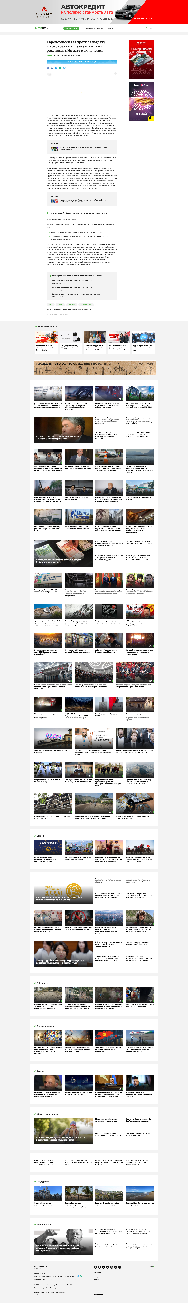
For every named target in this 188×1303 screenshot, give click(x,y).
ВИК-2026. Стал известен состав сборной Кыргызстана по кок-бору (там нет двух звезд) (139, 859)
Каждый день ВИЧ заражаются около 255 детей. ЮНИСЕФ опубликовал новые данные (138, 558)
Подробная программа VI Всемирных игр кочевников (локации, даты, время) (45, 859)
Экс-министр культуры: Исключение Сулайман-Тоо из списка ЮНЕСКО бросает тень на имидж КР (108, 435)
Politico (111, 118)
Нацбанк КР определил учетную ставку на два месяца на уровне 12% (140, 542)
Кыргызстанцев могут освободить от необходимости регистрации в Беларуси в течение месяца (108, 592)
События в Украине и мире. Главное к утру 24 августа (72, 287)
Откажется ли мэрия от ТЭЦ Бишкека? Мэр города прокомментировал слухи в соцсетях (106, 930)
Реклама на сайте (39, 1273)
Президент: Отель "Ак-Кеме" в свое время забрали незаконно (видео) (78, 781)
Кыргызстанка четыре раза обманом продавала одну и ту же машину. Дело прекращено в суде (47, 499)
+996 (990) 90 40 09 (51, 1279)
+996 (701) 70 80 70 (63, 1279)
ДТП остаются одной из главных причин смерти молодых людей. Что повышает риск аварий (108, 468)
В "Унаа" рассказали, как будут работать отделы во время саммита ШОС (78, 1162)
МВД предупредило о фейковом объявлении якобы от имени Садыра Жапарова (138, 623)
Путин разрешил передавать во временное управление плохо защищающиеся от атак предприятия (77, 593)
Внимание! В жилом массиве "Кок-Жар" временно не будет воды (139, 1120)
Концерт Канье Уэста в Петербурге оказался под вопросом (78, 1093)
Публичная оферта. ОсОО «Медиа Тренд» (46, 1288)
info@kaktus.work (47, 1276)
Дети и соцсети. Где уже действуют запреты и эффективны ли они (78, 928)
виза (50, 304)
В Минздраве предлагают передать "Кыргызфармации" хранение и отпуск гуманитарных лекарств (48, 405)
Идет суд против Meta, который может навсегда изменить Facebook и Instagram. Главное (134, 751)
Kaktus (78, 55)
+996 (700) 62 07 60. (85, 309)
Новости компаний (48, 327)
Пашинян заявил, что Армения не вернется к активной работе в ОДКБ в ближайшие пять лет (108, 1094)
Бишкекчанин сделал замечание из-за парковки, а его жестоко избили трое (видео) (108, 405)
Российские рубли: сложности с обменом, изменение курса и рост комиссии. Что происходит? (47, 929)
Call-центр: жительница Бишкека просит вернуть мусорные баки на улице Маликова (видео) (108, 1006)
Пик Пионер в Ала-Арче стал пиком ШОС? (109, 715)
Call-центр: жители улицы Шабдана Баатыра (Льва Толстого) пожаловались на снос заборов (78, 1006)
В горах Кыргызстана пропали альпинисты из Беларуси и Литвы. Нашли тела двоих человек (78, 623)
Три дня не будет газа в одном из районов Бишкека (138, 1134)
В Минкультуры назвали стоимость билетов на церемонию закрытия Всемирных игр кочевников (108, 895)
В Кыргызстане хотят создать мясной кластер (76, 498)
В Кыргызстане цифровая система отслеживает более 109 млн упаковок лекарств (108, 944)
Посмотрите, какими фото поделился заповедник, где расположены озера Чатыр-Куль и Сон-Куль (139, 469)
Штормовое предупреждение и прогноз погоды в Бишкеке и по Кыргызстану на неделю (60, 1138)
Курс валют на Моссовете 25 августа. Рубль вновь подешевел (77, 651)
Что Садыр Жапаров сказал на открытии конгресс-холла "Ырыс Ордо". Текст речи (91, 686)
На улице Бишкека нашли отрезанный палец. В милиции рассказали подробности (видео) (108, 528)
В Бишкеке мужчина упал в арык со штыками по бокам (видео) (140, 1005)
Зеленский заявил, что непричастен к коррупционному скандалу (76, 294)
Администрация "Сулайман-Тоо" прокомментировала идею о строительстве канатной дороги (47, 623)
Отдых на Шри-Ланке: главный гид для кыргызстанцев (140, 1204)
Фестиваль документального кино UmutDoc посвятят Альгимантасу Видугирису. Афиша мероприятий (57, 1248)
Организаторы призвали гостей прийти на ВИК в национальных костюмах (108, 881)
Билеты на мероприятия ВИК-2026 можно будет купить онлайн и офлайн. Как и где (59, 898)
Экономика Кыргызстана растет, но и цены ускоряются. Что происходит (108, 1049)
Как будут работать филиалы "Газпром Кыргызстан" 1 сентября (78, 528)
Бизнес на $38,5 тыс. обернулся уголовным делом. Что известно (132, 817)
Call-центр (101, 28)
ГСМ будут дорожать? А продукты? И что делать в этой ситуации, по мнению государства (139, 1049)
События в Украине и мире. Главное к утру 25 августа (72, 281)
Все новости (70, 28)
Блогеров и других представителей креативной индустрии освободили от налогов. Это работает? (48, 1050)
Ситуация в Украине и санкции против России (72, 276)
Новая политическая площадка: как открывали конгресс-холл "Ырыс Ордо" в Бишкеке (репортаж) (53, 687)
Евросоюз (71, 304)
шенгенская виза (86, 304)
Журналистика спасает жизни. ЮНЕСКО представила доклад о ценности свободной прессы (107, 958)
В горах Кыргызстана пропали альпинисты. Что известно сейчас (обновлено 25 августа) (139, 592)
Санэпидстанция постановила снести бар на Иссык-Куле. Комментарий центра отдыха (138, 434)
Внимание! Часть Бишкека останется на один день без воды (108, 1134)
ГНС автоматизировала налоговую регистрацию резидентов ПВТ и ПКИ (47, 528)
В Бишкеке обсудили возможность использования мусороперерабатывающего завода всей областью (139, 421)
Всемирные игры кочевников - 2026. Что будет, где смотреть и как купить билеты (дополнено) (109, 859)
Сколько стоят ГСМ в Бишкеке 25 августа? (138, 498)
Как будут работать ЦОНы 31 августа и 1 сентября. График (45, 591)
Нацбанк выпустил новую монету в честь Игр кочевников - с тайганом (109, 622)
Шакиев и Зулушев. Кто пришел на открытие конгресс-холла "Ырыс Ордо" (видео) (133, 686)
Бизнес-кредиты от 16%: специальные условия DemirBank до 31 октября (117, 347)
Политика (49, 55)
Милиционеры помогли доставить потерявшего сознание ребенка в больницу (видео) (48, 716)
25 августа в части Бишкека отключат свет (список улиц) (106, 1120)
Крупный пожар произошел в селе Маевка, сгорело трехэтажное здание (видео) (139, 652)
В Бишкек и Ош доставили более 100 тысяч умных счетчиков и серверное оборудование (109, 558)
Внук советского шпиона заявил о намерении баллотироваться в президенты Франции (47, 1094)
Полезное (110, 28)
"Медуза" (85, 136)
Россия (60, 304)
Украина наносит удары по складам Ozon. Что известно (52, 751)
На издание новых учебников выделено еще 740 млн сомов (137, 943)
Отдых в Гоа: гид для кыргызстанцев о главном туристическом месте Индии (76, 1205)
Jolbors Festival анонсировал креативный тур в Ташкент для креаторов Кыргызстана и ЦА (138, 1231)
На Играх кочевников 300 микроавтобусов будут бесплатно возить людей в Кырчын (139, 895)
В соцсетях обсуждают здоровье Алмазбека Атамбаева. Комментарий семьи (57, 437)
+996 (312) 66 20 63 (75, 1279)
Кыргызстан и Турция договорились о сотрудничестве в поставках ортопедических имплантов (108, 421)
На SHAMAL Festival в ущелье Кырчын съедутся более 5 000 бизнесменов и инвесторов (76, 716)
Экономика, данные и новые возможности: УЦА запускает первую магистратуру (95, 347)
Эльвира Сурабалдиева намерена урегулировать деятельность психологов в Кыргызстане (60, 961)
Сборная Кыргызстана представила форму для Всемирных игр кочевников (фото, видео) (108, 782)
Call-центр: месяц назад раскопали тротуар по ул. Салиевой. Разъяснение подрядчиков (48, 1006)
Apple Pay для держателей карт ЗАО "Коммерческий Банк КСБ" (69, 347)
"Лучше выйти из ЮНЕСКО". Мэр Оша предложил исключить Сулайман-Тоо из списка (138, 782)
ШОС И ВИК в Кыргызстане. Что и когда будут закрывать (78, 858)
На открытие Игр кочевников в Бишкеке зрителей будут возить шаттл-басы (138, 881)
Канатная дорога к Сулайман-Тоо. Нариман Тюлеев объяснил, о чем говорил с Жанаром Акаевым (108, 499)
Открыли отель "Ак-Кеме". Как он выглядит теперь (47, 781)
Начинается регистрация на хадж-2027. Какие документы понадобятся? (45, 652)
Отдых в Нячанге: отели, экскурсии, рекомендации (44, 1204)
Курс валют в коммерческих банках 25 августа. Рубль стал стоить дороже (58, 561)
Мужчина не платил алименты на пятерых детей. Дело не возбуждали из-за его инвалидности (139, 529)
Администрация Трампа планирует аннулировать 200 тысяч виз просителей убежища (109, 543)
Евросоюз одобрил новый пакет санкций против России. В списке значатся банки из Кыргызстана (83, 200)
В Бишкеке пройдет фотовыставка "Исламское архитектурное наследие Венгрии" (139, 1246)
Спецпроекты (90, 28)
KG (151, 1267)
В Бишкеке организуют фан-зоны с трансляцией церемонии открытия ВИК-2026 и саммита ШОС (109, 1231)
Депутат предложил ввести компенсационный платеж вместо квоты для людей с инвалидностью (48, 468)
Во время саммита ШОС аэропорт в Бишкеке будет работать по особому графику (109, 1162)
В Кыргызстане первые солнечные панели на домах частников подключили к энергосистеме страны (139, 717)
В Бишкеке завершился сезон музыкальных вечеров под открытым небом (137, 1162)
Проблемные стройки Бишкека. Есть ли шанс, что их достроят (52, 817)
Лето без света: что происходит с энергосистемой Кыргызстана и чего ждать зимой (77, 1049)
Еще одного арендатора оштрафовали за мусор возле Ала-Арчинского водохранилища (139, 958)
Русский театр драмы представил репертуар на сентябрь (108, 1245)
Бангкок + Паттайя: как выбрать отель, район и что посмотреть (107, 1204)
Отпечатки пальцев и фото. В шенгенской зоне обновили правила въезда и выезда (83, 148)
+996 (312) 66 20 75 (58, 1276)
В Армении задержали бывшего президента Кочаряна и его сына (78, 467)
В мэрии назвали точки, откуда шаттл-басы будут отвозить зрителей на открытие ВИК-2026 (139, 405)
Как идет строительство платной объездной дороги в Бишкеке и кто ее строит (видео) (92, 817)
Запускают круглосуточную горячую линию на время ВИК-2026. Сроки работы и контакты (76, 406)
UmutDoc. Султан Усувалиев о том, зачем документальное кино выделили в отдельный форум (93, 752)
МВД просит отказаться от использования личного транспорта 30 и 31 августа (44, 1162)
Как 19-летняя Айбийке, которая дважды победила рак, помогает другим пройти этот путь (138, 929)
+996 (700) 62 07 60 (70, 1276)
